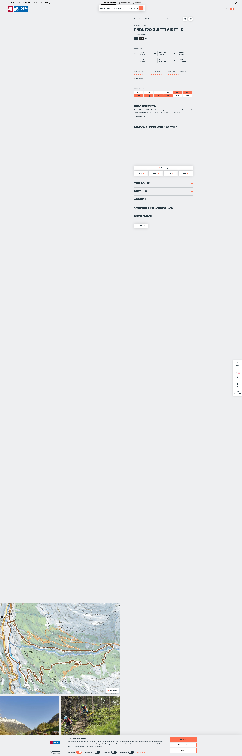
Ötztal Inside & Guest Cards (32, 3)
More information (140, 116)
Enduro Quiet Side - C (166, 19)
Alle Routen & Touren (151, 19)
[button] (163, 183)
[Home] (135, 19)
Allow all (183, 739)
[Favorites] (235, 2)
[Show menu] (3, 8)
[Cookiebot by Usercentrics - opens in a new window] (55, 752)
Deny (183, 750)
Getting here (49, 3)
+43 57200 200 (15, 3)
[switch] (97, 752)
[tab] (108, 3)
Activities (140, 19)
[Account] (239, 2)
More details (138, 79)
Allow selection (183, 745)
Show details (141, 752)
